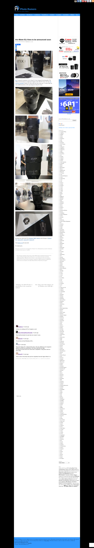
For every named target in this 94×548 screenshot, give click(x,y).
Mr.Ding (61, 316)
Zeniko (61, 451)
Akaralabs (62, 142)
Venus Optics (62, 428)
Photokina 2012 (74, 479)
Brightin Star (62, 170)
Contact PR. (30, 543)
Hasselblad (62, 235)
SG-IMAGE (62, 389)
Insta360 (61, 248)
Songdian (62, 401)
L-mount (67, 475)
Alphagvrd (62, 146)
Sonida (61, 404)
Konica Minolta (63, 268)
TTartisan (62, 425)
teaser (60, 483)
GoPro (61, 228)
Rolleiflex (62, 378)
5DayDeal (60, 468)
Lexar (61, 284)
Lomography (62, 291)
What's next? (61, 486)
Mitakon (61, 313)
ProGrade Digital (63, 367)
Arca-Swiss (62, 153)
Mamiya (61, 295)
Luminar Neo (66, 476)
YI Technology (63, 446)
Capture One (62, 178)
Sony (61, 406)
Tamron (61, 410)
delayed (70, 470)
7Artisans (62, 133)
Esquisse (61, 207)
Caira (61, 174)
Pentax (61, 346)
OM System (62, 334)
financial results (63, 472)
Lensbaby (62, 283)
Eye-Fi (61, 211)
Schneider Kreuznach (64, 385)
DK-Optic (62, 197)
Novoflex (62, 330)
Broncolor (62, 171)
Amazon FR (26, 239)
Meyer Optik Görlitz (64, 308)
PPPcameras (62, 360)
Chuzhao (62, 185)
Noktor (61, 327)
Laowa (61, 275)
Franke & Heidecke (63, 214)
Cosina (61, 189)
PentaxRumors (45, 14)
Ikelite (61, 244)
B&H (35, 238)
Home (17, 14)
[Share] (34, 50)
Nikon (61, 322)
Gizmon (61, 225)
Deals (61, 192)
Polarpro (61, 359)
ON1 (61, 335)
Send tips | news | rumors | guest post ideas (67, 127)
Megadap (62, 301)
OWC (61, 339)
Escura (61, 206)
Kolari (61, 265)
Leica (61, 279)
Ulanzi (61, 426)
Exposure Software (63, 210)
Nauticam (62, 317)
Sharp (61, 390)
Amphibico (62, 148)
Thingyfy (62, 413)
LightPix (61, 288)
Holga (61, 239)
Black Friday (74, 468)
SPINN (61, 407)
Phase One (62, 349)
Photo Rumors (28, 9)
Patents (77, 476)
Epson (61, 204)
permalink (45, 248)
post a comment (27, 250)
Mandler (61, 297)
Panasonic (62, 342)
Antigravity (62, 149)
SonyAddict (58, 14)
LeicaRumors (37, 14)
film (78, 470)
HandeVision (62, 232)
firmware (69, 472)
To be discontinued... (67, 483)
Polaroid (61, 357)
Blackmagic (62, 167)
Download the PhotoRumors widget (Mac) (21, 541)
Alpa (61, 145)
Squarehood (62, 408)
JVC (61, 255)
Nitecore (61, 326)
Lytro (61, 293)
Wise (61, 440)
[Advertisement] (34, 27)
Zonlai (61, 457)
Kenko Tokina (62, 259)
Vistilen (61, 432)
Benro (61, 166)
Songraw (61, 403)
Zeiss (61, 450)
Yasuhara (62, 444)
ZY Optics (62, 458)
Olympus (62, 333)
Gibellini (62, 224)
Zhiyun (61, 454)
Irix (16, 80)
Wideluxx (62, 439)
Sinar (61, 393)
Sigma (61, 392)
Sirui (61, 395)
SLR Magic (62, 399)
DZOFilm (62, 202)
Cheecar (61, 182)
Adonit (61, 137)
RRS (61, 379)
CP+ (78, 469)
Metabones (62, 304)
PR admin (19, 41)
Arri (61, 155)
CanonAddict (66, 14)
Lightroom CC (61, 476)
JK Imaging (62, 254)
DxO (61, 200)
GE (60, 222)
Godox (61, 226)
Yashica (61, 443)
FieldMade (62, 213)
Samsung (62, 381)
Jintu (61, 253)
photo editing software (67, 479)
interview (72, 473)
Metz (61, 305)
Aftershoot (62, 138)
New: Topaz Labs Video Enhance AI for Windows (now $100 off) (44, 285)
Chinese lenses (68, 469)
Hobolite (61, 237)
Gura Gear (62, 229)
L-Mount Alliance (73, 475)
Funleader (62, 220)
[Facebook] (34, 46)
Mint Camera (62, 312)
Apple (61, 151)
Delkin (61, 193)
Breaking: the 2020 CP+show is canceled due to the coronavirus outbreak (23, 286)
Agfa (61, 140)
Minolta (61, 309)
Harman (61, 233)
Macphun (62, 294)
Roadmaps (68, 481)
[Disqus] (34, 341)
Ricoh (61, 373)
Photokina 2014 (62, 480)
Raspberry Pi (62, 368)
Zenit (61, 452)
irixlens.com (20, 242)
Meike (61, 302)
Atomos (61, 160)
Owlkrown (62, 341)
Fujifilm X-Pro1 (74, 472)
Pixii (61, 353)
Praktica (61, 363)
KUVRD (61, 271)
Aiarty (61, 141)
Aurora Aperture (63, 162)
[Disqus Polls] (34, 307)
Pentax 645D (61, 477)
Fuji (61, 218)
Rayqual (61, 370)
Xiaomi (61, 441)
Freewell (61, 217)
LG (60, 286)
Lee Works (62, 277)
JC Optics (62, 251)
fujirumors (67, 473)
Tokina (61, 418)
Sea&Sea (61, 386)
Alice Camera (62, 144)
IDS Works (62, 243)
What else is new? (71, 485)
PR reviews (62, 362)
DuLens (61, 199)
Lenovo (61, 282)
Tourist (61, 424)
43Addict (72, 14)
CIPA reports (74, 469)
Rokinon (61, 375)
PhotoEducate (62, 350)
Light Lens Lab (63, 287)
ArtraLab (61, 157)
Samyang (62, 382)
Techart (61, 411)
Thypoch (62, 415)
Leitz (61, 280)
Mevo (61, 306)
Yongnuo (62, 448)
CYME (61, 191)
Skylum (61, 397)
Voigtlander (62, 435)
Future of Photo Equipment (65, 221)
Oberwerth (62, 331)
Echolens (62, 203)
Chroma (61, 184)
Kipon (61, 262)
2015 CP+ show (64, 468)
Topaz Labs (62, 421)
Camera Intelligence (64, 175)
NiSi (61, 323)
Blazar (61, 169)
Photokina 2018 (74, 480)
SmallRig (62, 400)
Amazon (38, 238)
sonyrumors (74, 481)
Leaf (61, 276)
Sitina (61, 396)
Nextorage (62, 320)
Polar (61, 356)
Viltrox (61, 430)
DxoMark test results (74, 470)
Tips (77, 14)
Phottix (61, 352)
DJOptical (62, 196)
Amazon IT (31, 239)
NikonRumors (29, 14)
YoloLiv (61, 447)
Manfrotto (62, 298)
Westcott (61, 437)
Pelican (61, 345)
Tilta (61, 417)
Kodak (61, 264)
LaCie (61, 272)
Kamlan (61, 257)
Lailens (61, 273)
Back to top (19, 396)
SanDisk (61, 384)
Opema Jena (62, 337)
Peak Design (62, 344)
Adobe (61, 135)
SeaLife (61, 388)
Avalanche (62, 163)
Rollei (61, 377)
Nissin (61, 324)
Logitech (62, 290)
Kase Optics (62, 258)
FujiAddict (52, 14)
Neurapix (62, 319)
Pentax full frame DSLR (66, 477)
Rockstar (61, 374)
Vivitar (61, 433)
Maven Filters (62, 299)
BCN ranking (69, 468)
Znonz (61, 455)
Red (61, 371)
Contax (61, 186)
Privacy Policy (47, 540)
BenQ (61, 164)
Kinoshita (62, 261)
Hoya (61, 242)
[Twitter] (34, 47)
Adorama (31, 238)
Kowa (61, 269)
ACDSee (61, 134)
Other (61, 338)
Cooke (61, 188)
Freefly (61, 215)
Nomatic (61, 328)
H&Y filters (62, 231)
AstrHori (61, 159)
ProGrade (62, 366)
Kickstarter (62, 475)
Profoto (61, 364)
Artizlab (61, 156)
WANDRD (62, 436)
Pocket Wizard (63, 355)
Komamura (62, 266)
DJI (60, 195)
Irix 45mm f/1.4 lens (34, 248)
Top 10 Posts (62, 419)
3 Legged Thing (63, 131)
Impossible (62, 247)
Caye (61, 181)
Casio (61, 180)
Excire (61, 208)
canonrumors (62, 469)
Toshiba (61, 422)
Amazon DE (20, 239)
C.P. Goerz (62, 173)
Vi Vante (61, 429)
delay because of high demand (64, 470)
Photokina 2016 (68, 480)
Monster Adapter (63, 315)
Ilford (61, 246)
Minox (61, 310)
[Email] (34, 48)
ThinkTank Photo (63, 414)
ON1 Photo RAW (72, 476)
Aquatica (62, 152)
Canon (61, 177)
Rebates (64, 481)
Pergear (61, 348)
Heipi (61, 236)
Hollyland (62, 240)
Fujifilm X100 (61, 473)
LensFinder (22, 14)
